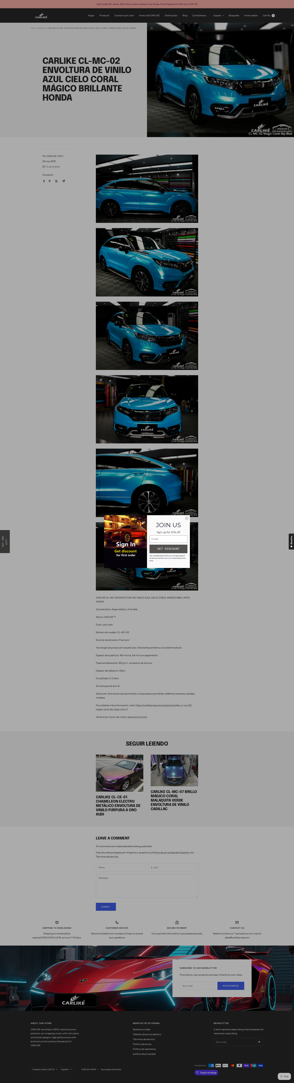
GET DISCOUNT (168, 549)
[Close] (187, 518)
